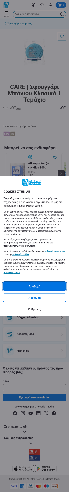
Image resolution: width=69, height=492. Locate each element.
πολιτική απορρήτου (54, 251)
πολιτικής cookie (12, 272)
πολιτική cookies (20, 254)
